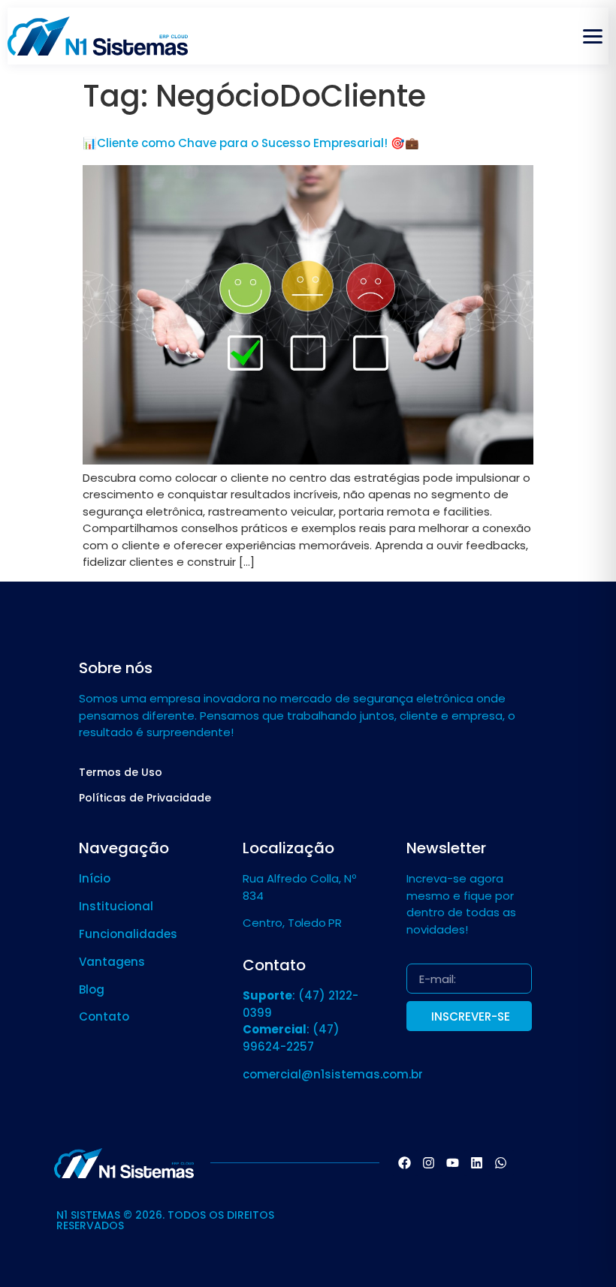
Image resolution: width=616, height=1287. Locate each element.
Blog (91, 989)
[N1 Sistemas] (98, 36)
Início (94, 878)
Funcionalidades (128, 934)
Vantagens (112, 962)
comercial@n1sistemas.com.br (333, 1074)
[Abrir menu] (592, 36)
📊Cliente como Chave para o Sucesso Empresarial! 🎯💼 (251, 143)
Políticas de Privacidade (145, 797)
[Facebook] (405, 1163)
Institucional (116, 906)
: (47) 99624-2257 (291, 1037)
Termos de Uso (120, 772)
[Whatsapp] (501, 1163)
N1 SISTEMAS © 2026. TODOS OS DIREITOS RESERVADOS (165, 1220)
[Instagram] (429, 1163)
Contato (104, 1016)
